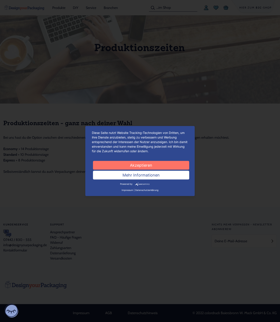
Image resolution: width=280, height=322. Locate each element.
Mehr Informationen (141, 175)
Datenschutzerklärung (146, 190)
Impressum (127, 190)
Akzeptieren (141, 165)
